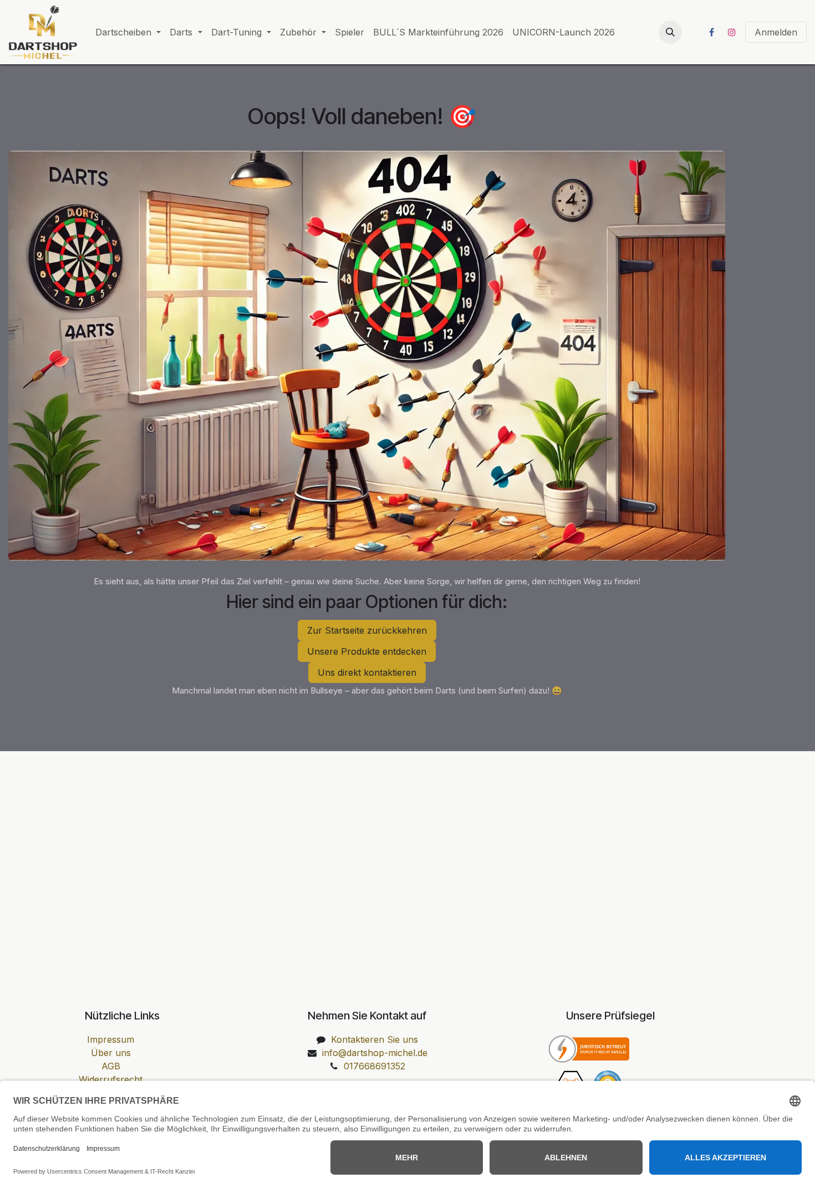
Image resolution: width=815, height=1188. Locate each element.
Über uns (111, 1052)
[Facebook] (711, 32)
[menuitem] (128, 32)
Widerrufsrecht (110, 1079)
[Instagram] (732, 32)
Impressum (110, 1039)
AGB (110, 1066)
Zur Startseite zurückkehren (367, 630)
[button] (670, 32)
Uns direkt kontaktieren (367, 672)
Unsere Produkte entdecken (366, 651)
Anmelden (776, 32)
